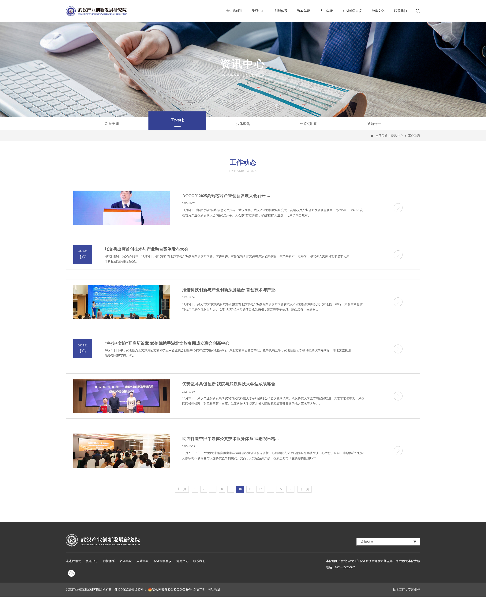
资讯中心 (258, 11)
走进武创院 (234, 11)
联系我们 (400, 11)
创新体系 (281, 11)
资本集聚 (303, 11)
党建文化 (378, 11)
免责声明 (199, 589)
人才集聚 (326, 11)
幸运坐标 (414, 589)
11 (250, 489)
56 (290, 489)
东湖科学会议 (352, 11)
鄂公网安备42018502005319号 (172, 589)
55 (280, 489)
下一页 (304, 489)
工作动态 (414, 135)
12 (260, 489)
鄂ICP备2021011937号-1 (130, 589)
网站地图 (214, 589)
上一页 (181, 489)
